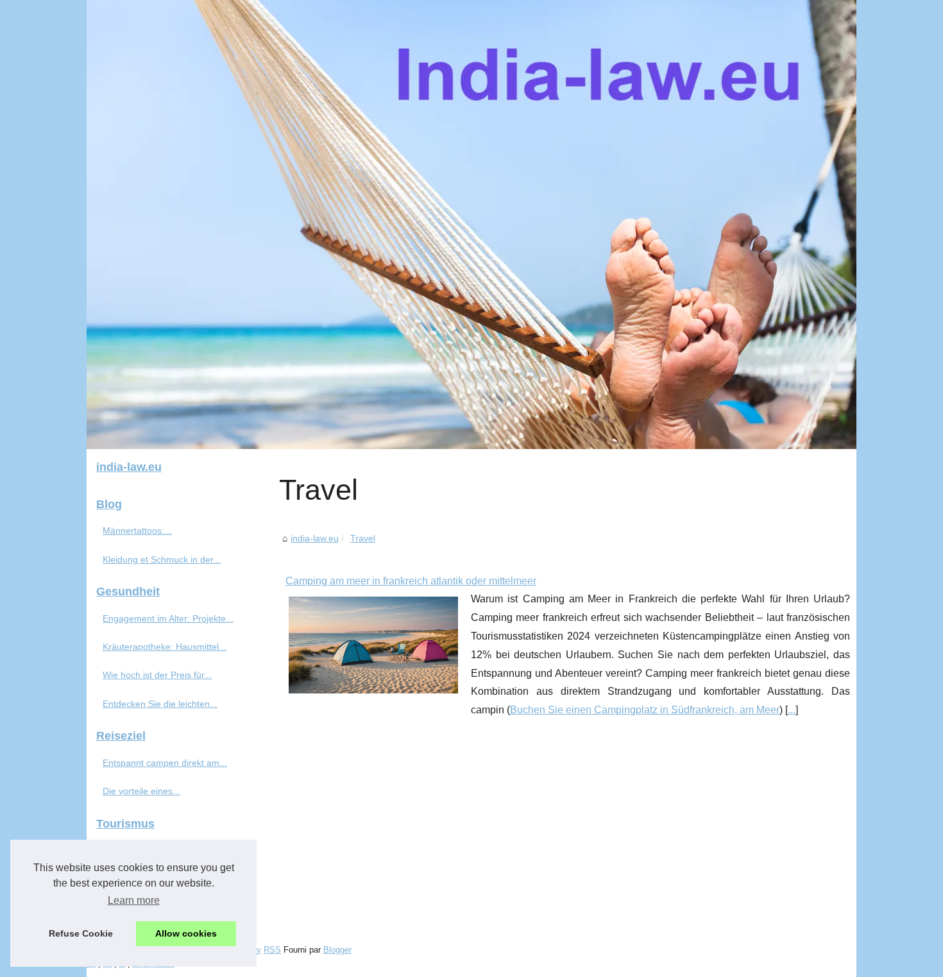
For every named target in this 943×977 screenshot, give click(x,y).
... (791, 709)
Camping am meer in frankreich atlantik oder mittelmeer (410, 580)
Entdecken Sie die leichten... (160, 704)
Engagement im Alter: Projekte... (168, 618)
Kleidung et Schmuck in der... (162, 559)
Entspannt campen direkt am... (165, 763)
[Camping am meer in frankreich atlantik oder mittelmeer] (373, 643)
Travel (362, 538)
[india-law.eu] (471, 224)
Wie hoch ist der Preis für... (157, 675)
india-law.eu (315, 538)
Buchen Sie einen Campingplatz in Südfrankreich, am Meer (644, 709)
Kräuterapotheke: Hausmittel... (164, 646)
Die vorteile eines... (141, 791)
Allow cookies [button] (186, 933)
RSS (272, 950)
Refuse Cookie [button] (81, 933)
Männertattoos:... (137, 530)
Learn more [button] (134, 900)
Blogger (337, 950)
